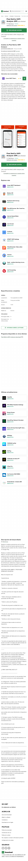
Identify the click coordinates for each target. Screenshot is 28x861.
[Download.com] (5, 11)
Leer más (18, 51)
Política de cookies (6, 835)
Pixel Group (5, 541)
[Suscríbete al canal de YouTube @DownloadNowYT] (9, 848)
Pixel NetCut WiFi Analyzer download (11, 337)
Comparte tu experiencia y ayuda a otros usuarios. (14, 39)
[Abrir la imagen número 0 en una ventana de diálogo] (7, 136)
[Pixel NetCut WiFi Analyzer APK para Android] (3, 22)
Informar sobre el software (15, 327)
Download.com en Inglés (7, 822)
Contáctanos (5, 820)
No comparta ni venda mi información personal (12, 837)
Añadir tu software (6, 817)
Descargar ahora (15, 30)
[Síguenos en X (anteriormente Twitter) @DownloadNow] (6, 848)
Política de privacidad (6, 830)
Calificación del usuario (12, 25)
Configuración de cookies (8, 840)
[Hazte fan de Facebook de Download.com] (3, 848)
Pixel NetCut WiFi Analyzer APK (16, 20)
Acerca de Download (6, 814)
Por (10, 23)
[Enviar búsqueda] (10, 11)
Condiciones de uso (6, 832)
